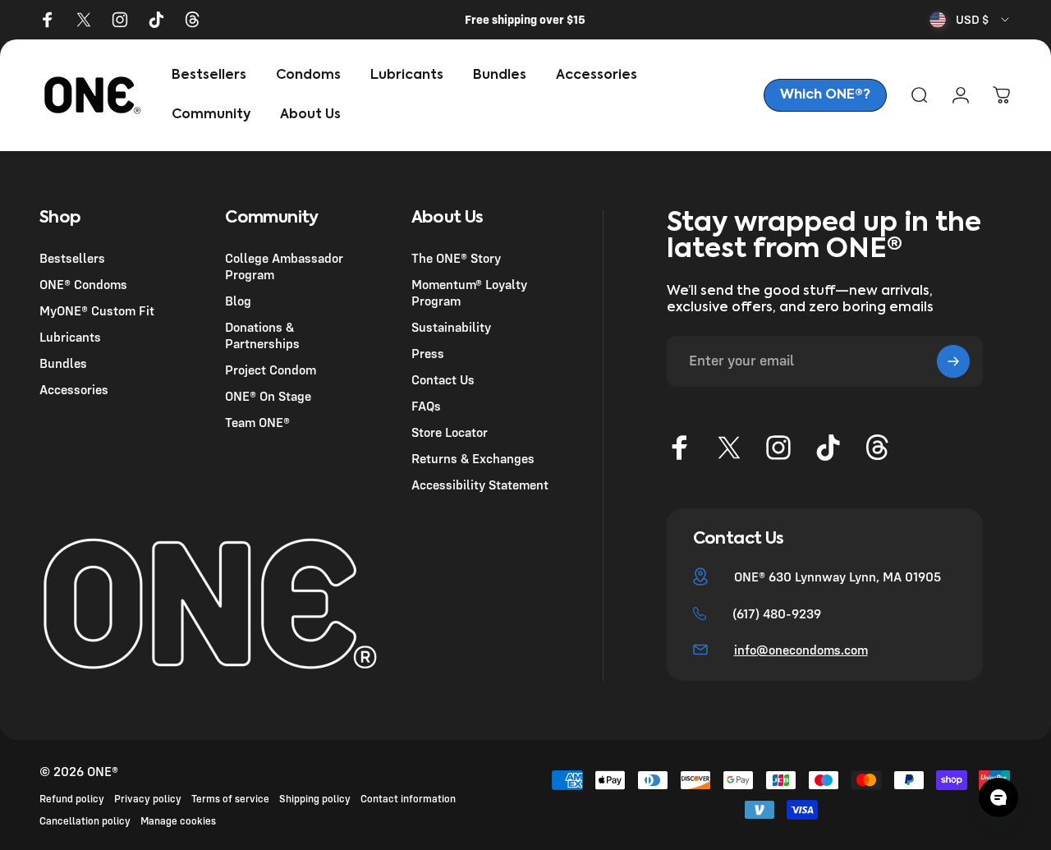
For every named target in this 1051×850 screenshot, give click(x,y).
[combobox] (970, 19)
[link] (825, 95)
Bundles (63, 363)
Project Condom (270, 369)
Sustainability (451, 327)
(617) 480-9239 (776, 613)
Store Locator (449, 432)
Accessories (73, 389)
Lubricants (70, 337)
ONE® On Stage (268, 396)
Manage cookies (178, 821)
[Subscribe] (953, 361)
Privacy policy (147, 799)
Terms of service (230, 799)
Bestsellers (72, 258)
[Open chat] (998, 797)
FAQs (426, 405)
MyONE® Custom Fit (96, 310)
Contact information (408, 799)
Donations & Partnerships (262, 335)
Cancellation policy (85, 821)
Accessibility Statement (479, 484)
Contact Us (443, 379)
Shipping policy (315, 799)
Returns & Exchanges (473, 458)
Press (427, 353)
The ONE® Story (456, 258)
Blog (238, 300)
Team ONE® (257, 422)
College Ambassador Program (284, 266)
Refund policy (71, 799)
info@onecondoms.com (801, 649)
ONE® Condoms (83, 284)
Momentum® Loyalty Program (469, 292)
